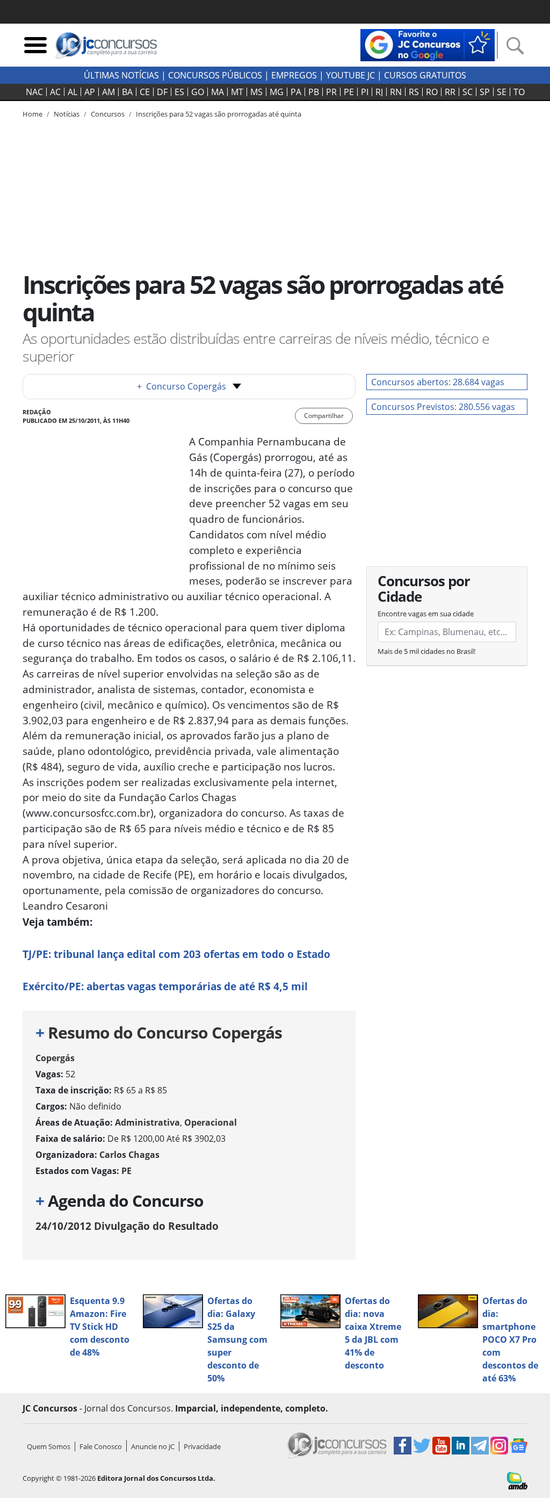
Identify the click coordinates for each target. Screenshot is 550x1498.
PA (296, 92)
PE (349, 92)
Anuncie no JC (153, 1446)
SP (485, 92)
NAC (34, 92)
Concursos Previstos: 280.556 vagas (443, 407)
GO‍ (197, 92)
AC (55, 92)
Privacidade (202, 1446)
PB (313, 92)
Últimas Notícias (121, 75)
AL (72, 92)
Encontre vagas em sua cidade (426, 613)
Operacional (210, 1122)
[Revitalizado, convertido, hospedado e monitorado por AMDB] (517, 1480)
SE (501, 92)
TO (519, 92)
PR (331, 92)
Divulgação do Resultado (127, 1226)
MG (277, 92)
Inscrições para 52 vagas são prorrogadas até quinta (218, 114)
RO (432, 92)
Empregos (294, 75)
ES (179, 92)
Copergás (55, 1058)
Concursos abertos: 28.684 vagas (437, 382)
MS (256, 92)
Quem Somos (48, 1446)
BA (127, 92)
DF (162, 92)
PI (364, 92)
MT (237, 92)
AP (89, 92)
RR (450, 92)
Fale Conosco (100, 1446)
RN (396, 92)
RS (414, 92)
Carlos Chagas (129, 1155)
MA (217, 92)
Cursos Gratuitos (425, 75)
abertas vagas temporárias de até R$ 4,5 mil (165, 986)
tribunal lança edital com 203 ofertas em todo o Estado (176, 954)
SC (467, 92)
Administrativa (147, 1122)
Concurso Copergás (181, 386)
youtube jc (350, 75)
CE (145, 92)
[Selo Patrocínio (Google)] (427, 44)
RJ (379, 92)
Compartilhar (324, 415)
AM (108, 92)
